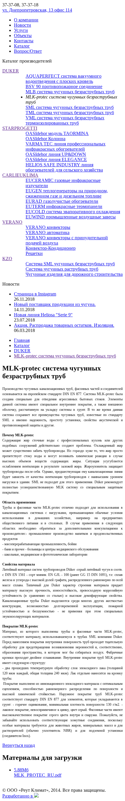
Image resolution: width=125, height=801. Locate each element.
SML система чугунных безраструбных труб (70, 107)
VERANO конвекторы (48, 227)
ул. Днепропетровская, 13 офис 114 (37, 10)
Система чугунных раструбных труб (62, 269)
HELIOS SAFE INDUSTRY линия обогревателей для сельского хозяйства (64, 167)
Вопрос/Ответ (28, 51)
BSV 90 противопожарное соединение (64, 86)
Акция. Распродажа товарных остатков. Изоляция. (64, 325)
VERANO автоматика (47, 232)
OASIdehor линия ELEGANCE (56, 159)
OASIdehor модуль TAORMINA (57, 133)
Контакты (23, 40)
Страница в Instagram (35, 293)
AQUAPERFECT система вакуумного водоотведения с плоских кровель (63, 79)
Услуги (21, 30)
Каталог (22, 45)
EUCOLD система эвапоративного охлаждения (73, 211)
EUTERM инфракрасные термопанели (64, 206)
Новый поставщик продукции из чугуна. (55, 304)
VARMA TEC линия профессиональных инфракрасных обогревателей (66, 146)
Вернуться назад (18, 745)
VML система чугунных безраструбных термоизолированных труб (65, 120)
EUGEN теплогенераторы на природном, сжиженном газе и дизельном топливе (67, 193)
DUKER (10, 70)
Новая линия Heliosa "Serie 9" (43, 314)
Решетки (34, 253)
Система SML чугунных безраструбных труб (70, 263)
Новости (22, 25)
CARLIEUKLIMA (20, 175)
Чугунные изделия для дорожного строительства (74, 274)
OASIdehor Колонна (45, 138)
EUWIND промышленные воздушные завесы (71, 216)
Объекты (23, 35)
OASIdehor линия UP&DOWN (56, 154)
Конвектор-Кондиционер (51, 248)
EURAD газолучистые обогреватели (62, 201)
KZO (7, 258)
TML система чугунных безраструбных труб (70, 112)
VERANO (12, 222)
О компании (26, 19)
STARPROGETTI (19, 128)
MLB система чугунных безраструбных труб (70, 91)
